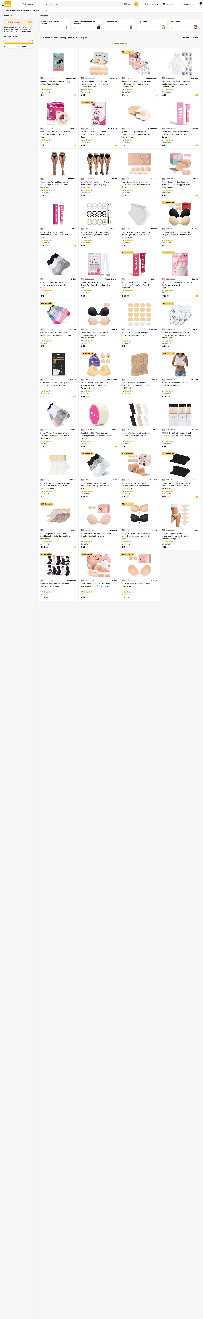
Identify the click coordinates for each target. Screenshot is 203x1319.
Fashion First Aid (111, 279)
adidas (73, 530)
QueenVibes (152, 128)
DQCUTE (73, 480)
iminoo (154, 430)
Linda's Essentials (151, 78)
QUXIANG (113, 78)
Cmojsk (154, 530)
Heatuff (73, 430)
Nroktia (73, 279)
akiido (114, 179)
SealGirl (195, 229)
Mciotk (114, 580)
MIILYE (74, 229)
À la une (194, 38)
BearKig (195, 279)
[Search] (136, 4)
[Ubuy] (6, 4)
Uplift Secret (71, 379)
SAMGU (154, 379)
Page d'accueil (10, 10)
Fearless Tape (70, 78)
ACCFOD (154, 229)
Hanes (195, 480)
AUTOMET (194, 379)
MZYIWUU (194, 78)
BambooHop (71, 580)
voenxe (195, 530)
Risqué (195, 179)
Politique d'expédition (23, 31)
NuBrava (113, 530)
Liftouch (154, 279)
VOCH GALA (112, 128)
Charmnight (71, 179)
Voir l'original (118, 43)
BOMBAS (195, 329)
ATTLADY (154, 179)
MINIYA (114, 329)
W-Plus (114, 229)
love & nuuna (112, 379)
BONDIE (195, 128)
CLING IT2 (72, 128)
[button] (151, 4)
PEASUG (195, 430)
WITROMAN (153, 329)
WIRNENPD (153, 480)
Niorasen (73, 329)
